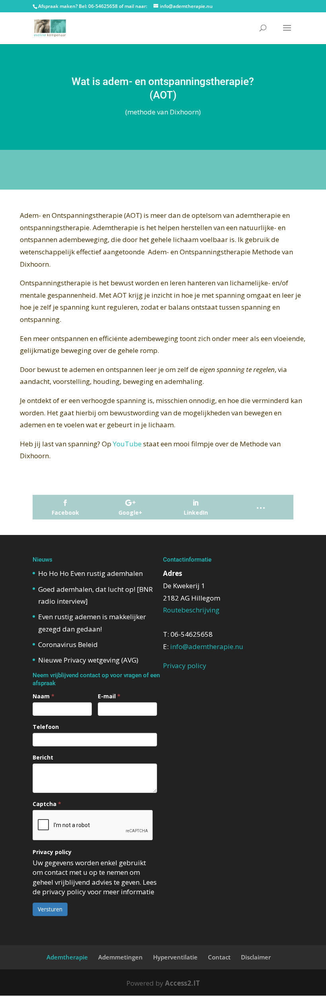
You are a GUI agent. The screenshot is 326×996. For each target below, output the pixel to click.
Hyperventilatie (175, 957)
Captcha (47, 804)
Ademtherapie (67, 957)
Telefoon (46, 727)
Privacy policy (52, 852)
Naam (43, 696)
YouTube (127, 443)
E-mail (109, 696)
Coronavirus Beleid (68, 644)
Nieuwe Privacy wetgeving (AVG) (88, 660)
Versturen (50, 909)
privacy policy (64, 891)
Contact (219, 957)
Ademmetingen (120, 957)
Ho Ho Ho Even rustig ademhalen (90, 573)
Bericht (43, 757)
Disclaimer (256, 957)
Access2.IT (182, 983)
